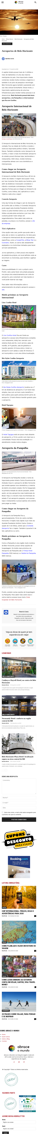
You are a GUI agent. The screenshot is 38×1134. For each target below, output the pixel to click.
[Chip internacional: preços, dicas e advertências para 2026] (19, 897)
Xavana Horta (5, 685)
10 (35, 950)
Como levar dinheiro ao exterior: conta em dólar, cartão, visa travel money (18, 982)
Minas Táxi (30, 240)
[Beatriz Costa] (3, 58)
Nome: (4, 1119)
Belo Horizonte (18, 39)
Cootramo (5, 243)
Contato (4, 1041)
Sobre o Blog (6, 1039)
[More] (21, 63)
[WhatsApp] (16, 63)
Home (3, 1034)
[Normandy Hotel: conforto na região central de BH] (19, 705)
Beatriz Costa (9, 58)
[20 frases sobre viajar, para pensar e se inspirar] (19, 1002)
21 (35, 916)
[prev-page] (3, 770)
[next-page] (6, 770)
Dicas (4, 907)
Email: (4, 1126)
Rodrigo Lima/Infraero (7, 139)
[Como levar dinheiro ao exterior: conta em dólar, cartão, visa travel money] (19, 966)
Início (3, 39)
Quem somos (6, 1036)
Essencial (5, 1010)
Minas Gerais (9, 39)
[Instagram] (19, 1062)
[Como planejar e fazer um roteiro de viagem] (19, 932)
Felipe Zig (4, 916)
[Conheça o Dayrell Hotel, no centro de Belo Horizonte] (19, 667)
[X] (8, 63)
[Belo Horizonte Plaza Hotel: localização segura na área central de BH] (19, 744)
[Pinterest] (12, 63)
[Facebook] (4, 63)
